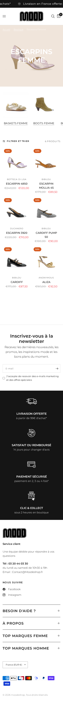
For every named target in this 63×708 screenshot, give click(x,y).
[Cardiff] (17, 260)
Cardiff (17, 282)
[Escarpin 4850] (17, 162)
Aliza (46, 282)
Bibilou (46, 179)
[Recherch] (53, 16)
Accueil (6, 29)
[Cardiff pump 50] (46, 211)
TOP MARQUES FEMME (25, 636)
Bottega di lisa (17, 179)
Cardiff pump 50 (46, 235)
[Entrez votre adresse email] (56, 368)
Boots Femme (43, 123)
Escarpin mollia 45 (46, 185)
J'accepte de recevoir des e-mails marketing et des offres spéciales (32, 378)
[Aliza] (46, 260)
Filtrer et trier (18, 141)
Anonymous (46, 277)
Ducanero (16, 228)
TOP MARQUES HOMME (26, 648)
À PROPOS (13, 623)
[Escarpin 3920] (17, 211)
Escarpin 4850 (16, 183)
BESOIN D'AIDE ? (19, 611)
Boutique (18, 29)
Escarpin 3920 (16, 232)
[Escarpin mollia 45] (46, 162)
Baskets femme (16, 123)
